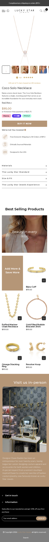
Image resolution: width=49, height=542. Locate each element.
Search (26, 538)
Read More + (7, 103)
